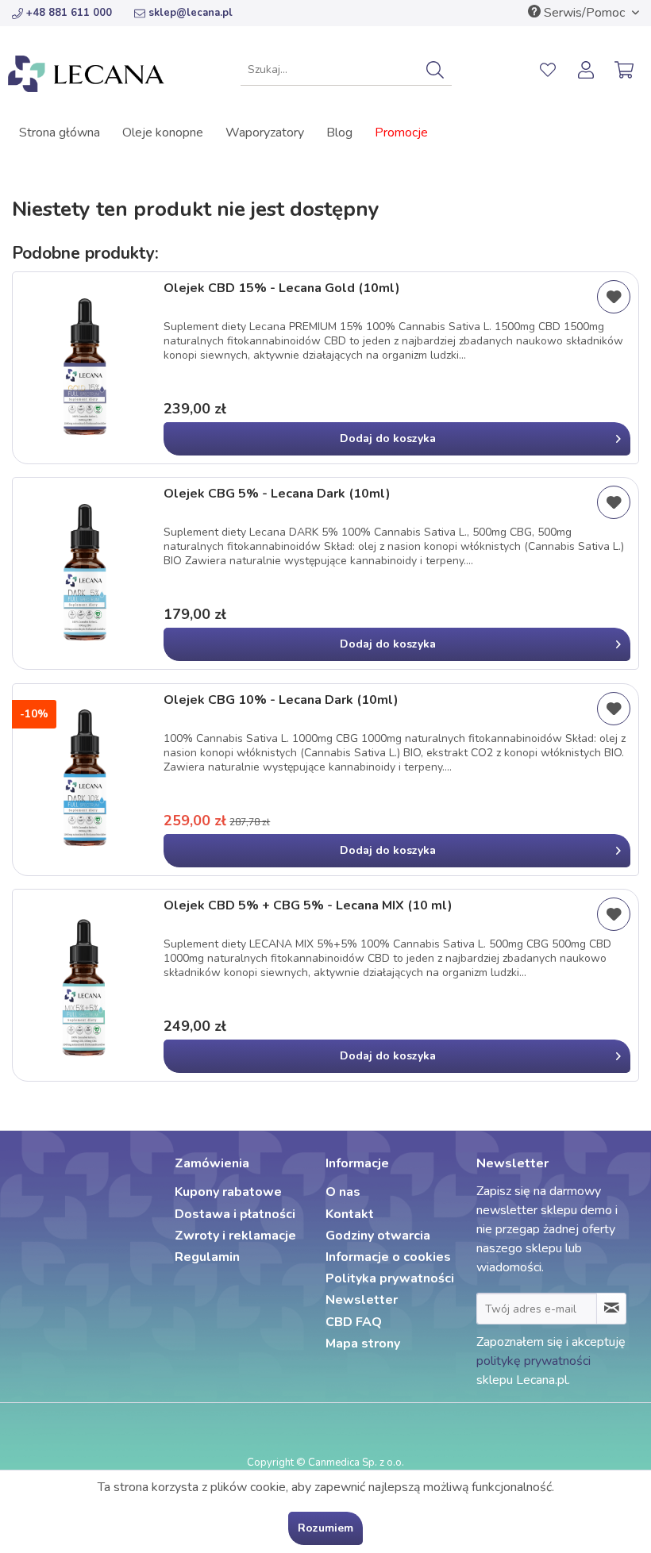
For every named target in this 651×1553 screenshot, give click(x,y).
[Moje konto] (587, 70)
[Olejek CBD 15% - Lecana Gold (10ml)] (84, 368)
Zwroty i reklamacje (235, 1235)
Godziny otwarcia (378, 1235)
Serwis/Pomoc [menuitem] (584, 12)
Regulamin (207, 1257)
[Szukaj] (435, 70)
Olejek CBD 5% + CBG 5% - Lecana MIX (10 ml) (308, 906)
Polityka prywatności (390, 1278)
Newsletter (362, 1300)
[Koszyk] (625, 70)
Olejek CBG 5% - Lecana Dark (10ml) (277, 494)
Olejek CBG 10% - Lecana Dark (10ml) (281, 700)
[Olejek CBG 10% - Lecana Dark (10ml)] (84, 779)
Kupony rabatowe (228, 1192)
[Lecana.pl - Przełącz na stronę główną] (86, 74)
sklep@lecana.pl (190, 13)
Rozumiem (325, 1528)
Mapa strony (363, 1343)
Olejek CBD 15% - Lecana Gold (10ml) (282, 288)
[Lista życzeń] (548, 70)
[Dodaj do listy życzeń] (613, 296)
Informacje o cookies (388, 1257)
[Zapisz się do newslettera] (611, 1308)
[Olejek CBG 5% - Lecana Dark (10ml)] (84, 573)
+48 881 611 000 (69, 13)
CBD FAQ (354, 1322)
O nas (343, 1192)
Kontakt (350, 1214)
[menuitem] (347, 70)
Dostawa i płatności (235, 1214)
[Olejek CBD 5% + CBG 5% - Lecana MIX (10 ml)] (84, 985)
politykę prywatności (533, 1361)
